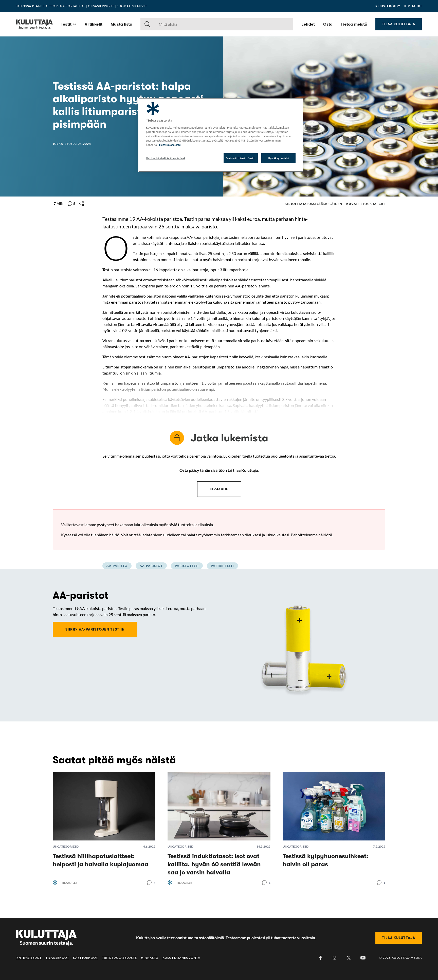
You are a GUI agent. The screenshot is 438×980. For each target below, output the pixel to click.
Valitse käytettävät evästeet (165, 158)
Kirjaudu (413, 6)
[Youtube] (363, 958)
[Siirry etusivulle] (34, 24)
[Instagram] (334, 958)
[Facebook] (320, 958)
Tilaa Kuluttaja (398, 24)
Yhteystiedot (29, 957)
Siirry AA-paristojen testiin (95, 629)
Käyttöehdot (85, 957)
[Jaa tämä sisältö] (81, 203)
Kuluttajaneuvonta (181, 957)
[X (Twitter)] (349, 958)
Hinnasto (149, 957)
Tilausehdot (57, 957)
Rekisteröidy (387, 6)
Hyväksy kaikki (278, 158)
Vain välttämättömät (240, 158)
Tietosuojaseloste (119, 957)
